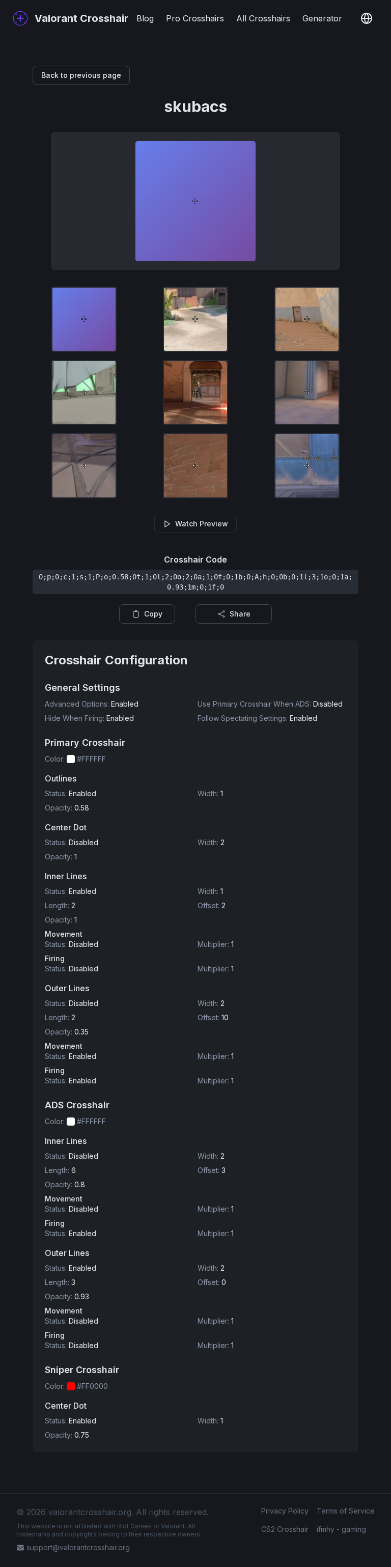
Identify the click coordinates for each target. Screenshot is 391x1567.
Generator (322, 18)
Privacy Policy (285, 1510)
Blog (145, 18)
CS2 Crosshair (285, 1529)
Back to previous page (81, 75)
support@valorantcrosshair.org (78, 1547)
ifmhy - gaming (341, 1529)
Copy (153, 613)
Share (240, 613)
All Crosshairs (263, 18)
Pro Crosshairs (195, 18)
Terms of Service (346, 1510)
